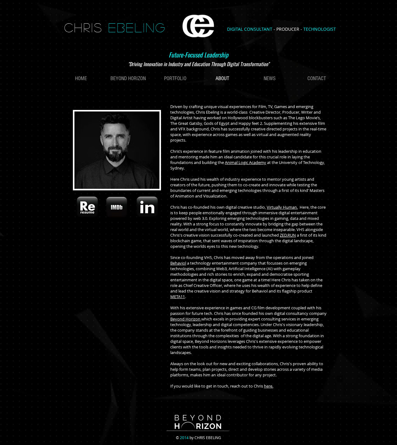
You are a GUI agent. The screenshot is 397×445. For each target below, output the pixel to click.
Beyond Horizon (185, 319)
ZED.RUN (288, 235)
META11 (177, 296)
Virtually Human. (282, 207)
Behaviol (178, 263)
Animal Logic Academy (245, 162)
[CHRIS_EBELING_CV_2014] (87, 207)
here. (268, 386)
